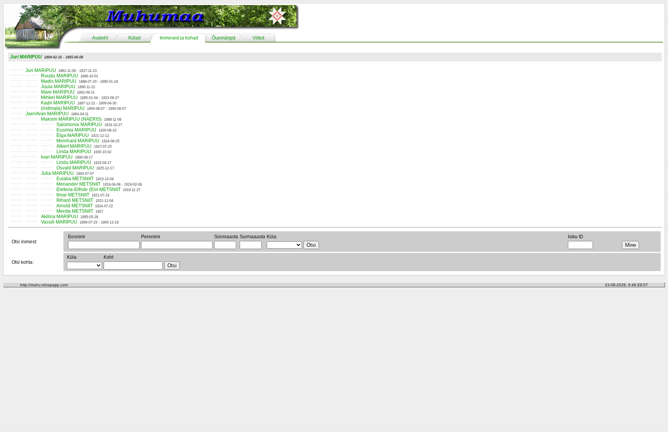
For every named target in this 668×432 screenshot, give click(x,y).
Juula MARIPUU (58, 86)
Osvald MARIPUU (75, 168)
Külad (134, 38)
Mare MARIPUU (58, 92)
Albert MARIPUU (74, 146)
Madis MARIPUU (59, 81)
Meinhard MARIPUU (77, 140)
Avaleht (100, 38)
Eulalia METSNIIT (75, 178)
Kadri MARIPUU (58, 103)
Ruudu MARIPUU (59, 76)
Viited (258, 38)
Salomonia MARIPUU (79, 124)
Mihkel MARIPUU (59, 97)
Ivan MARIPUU (57, 157)
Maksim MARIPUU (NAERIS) (71, 119)
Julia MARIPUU (57, 173)
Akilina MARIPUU (59, 216)
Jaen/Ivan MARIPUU (47, 113)
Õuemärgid (223, 38)
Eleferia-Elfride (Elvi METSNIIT (88, 189)
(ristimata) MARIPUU (63, 108)
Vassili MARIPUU (59, 222)
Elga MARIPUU (72, 135)
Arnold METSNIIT (74, 205)
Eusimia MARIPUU (76, 130)
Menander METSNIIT (78, 184)
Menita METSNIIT (74, 211)
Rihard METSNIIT (74, 200)
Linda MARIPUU (73, 151)
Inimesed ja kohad (179, 38)
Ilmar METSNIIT (72, 195)
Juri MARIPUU (26, 57)
